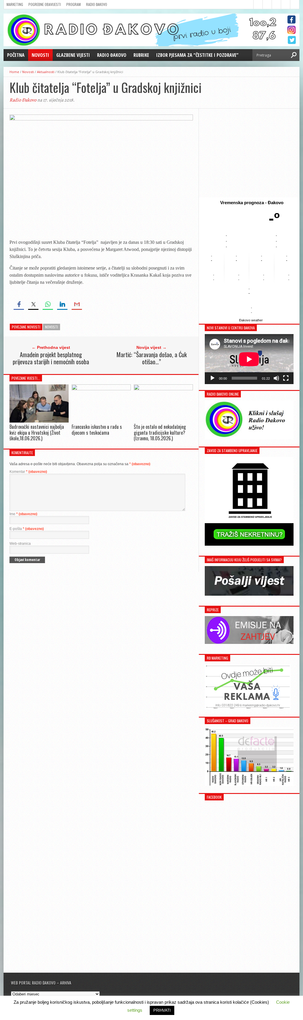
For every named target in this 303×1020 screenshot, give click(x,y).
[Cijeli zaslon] (286, 378)
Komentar (28, 472)
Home (14, 72)
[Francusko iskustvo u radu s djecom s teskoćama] (101, 388)
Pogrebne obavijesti (44, 4)
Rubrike (141, 55)
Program (73, 4)
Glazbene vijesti (73, 55)
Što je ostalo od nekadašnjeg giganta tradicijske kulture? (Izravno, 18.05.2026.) (160, 432)
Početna (16, 55)
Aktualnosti (45, 72)
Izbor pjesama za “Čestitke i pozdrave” (197, 55)
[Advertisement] (249, 153)
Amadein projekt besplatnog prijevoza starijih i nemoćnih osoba (51, 358)
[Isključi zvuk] (276, 378)
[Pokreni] (212, 378)
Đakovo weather (251, 320)
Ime (23, 514)
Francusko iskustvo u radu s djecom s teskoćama (97, 429)
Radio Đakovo (96, 4)
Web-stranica (20, 544)
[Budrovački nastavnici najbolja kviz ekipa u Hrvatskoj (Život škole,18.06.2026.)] (39, 421)
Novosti (40, 55)
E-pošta (26, 529)
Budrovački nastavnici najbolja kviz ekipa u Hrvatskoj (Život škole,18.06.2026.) (36, 432)
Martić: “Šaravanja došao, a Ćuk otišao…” (152, 358)
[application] (249, 359)
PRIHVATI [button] (162, 1010)
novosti (51, 326)
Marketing (15, 4)
